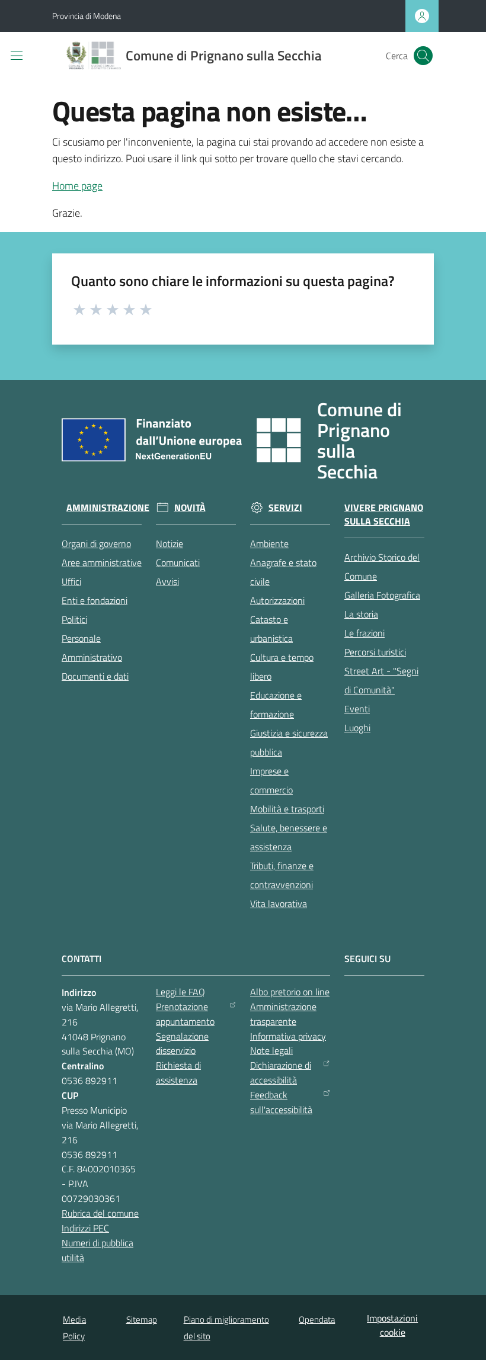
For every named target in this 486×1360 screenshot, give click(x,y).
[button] (423, 55)
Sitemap (141, 1319)
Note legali (271, 1050)
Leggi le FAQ (180, 992)
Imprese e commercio (271, 780)
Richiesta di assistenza (178, 1072)
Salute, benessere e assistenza (288, 837)
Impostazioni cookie (392, 1325)
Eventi (357, 709)
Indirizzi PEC (85, 1228)
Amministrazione (107, 508)
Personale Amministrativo (92, 647)
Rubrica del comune (100, 1213)
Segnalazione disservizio (182, 1043)
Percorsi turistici (375, 652)
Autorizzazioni (277, 600)
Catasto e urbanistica (271, 628)
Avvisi (167, 581)
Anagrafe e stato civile (283, 572)
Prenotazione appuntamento (185, 1013)
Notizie (169, 543)
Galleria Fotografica (382, 595)
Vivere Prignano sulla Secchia (383, 514)
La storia (361, 614)
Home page (77, 186)
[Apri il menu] (16, 56)
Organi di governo (96, 543)
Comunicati (178, 562)
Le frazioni (364, 633)
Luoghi (357, 728)
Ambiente (269, 543)
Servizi (285, 508)
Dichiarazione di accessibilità (280, 1072)
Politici (74, 619)
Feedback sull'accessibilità (281, 1102)
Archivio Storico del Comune (382, 566)
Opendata (317, 1319)
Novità (190, 508)
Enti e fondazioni (94, 600)
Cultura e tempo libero (282, 666)
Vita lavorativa (278, 903)
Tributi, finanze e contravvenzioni (282, 875)
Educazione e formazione (276, 704)
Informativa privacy (288, 1036)
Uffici (71, 581)
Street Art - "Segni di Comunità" (381, 680)
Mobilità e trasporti (287, 809)
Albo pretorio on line (290, 992)
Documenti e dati (95, 676)
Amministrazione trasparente (283, 1013)
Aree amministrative (102, 562)
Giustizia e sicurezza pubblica (289, 742)
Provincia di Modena (86, 15)
